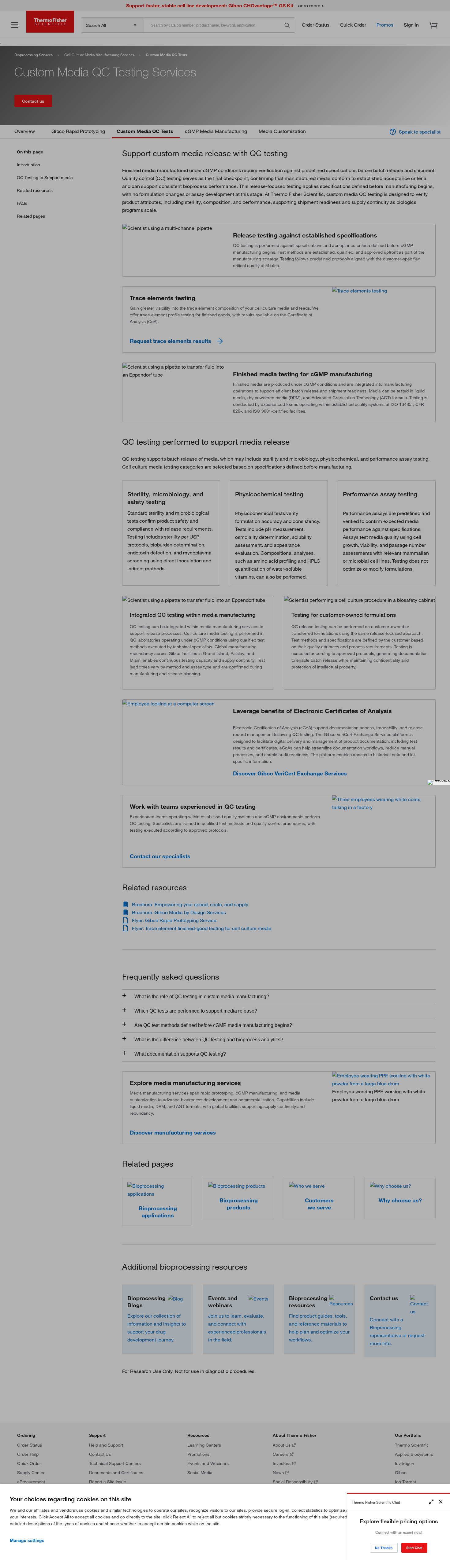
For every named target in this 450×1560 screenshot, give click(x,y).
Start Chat (414, 1548)
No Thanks (383, 1548)
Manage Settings (27, 1540)
